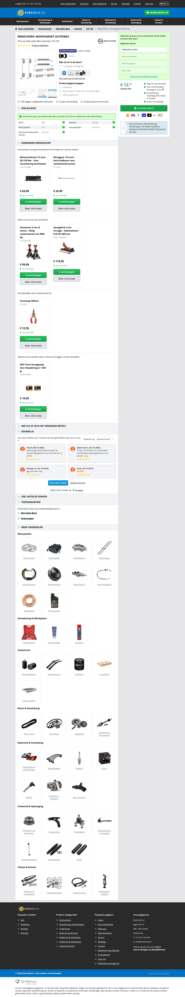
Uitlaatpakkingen (54, 893)
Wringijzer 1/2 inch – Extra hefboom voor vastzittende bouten (64, 160)
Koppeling (79, 734)
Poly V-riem (29, 734)
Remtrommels (54, 584)
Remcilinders (79, 584)
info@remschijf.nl (143, 941)
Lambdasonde (79, 893)
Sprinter (78, 28)
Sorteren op (89, 439)
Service (114, 3)
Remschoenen (45, 28)
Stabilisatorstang (29, 859)
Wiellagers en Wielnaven (29, 832)
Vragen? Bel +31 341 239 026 (28, 3)
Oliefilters (79, 674)
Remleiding (29, 611)
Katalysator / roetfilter (104, 892)
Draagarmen (54, 832)
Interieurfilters (29, 701)
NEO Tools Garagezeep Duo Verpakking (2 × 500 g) (33, 368)
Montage (126, 3)
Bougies (79, 768)
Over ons (149, 3)
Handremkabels (104, 584)
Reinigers (79, 642)
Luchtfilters (104, 674)
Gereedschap (29, 642)
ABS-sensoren (79, 797)
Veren (79, 859)
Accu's (104, 768)
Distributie (54, 734)
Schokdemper (54, 859)
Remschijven (29, 558)
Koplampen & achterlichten (29, 768)
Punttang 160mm (29, 300)
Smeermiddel (54, 642)
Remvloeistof (54, 611)
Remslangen (104, 558)
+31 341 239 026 (142, 937)
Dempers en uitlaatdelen (29, 892)
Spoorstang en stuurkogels (104, 832)
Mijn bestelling (99, 3)
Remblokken (54, 558)
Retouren (84, 3)
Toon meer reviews (58, 483)
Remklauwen (79, 558)
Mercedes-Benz (63, 28)
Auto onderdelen (68, 3)
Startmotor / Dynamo (54, 797)
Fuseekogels (79, 832)
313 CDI (89, 28)
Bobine (29, 797)
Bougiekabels (54, 768)
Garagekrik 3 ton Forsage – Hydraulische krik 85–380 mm (65, 230)
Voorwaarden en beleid (159, 973)
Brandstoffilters (29, 674)
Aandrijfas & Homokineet (104, 734)
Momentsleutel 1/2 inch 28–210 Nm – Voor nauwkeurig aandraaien (33, 160)
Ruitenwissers (54, 674)
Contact (137, 3)
